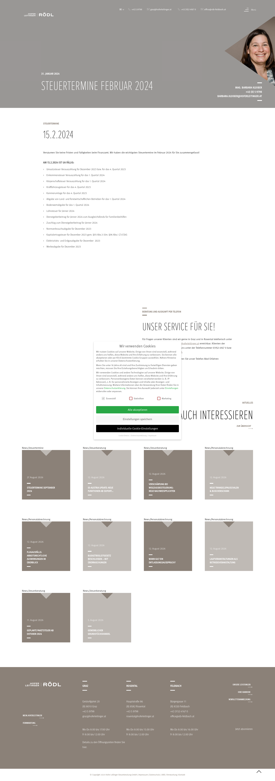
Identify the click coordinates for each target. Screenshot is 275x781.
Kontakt (181, 774)
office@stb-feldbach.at (182, 716)
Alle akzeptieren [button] (137, 410)
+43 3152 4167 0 (179, 711)
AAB (163, 774)
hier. (84, 747)
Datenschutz (154, 774)
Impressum (143, 774)
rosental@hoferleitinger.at (140, 716)
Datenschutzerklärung (114, 388)
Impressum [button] (152, 435)
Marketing (166, 398)
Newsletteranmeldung (239, 699)
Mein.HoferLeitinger (32, 715)
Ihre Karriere (244, 692)
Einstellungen (171, 388)
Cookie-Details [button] (124, 435)
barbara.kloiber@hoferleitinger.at (239, 96)
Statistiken (139, 398)
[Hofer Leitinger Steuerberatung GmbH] (39, 14)
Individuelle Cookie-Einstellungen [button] (137, 428)
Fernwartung (29, 723)
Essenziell (111, 398)
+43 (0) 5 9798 (254, 92)
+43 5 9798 (88, 711)
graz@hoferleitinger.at (187, 343)
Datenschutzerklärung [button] (139, 435)
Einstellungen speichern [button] (137, 419)
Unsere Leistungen (241, 684)
